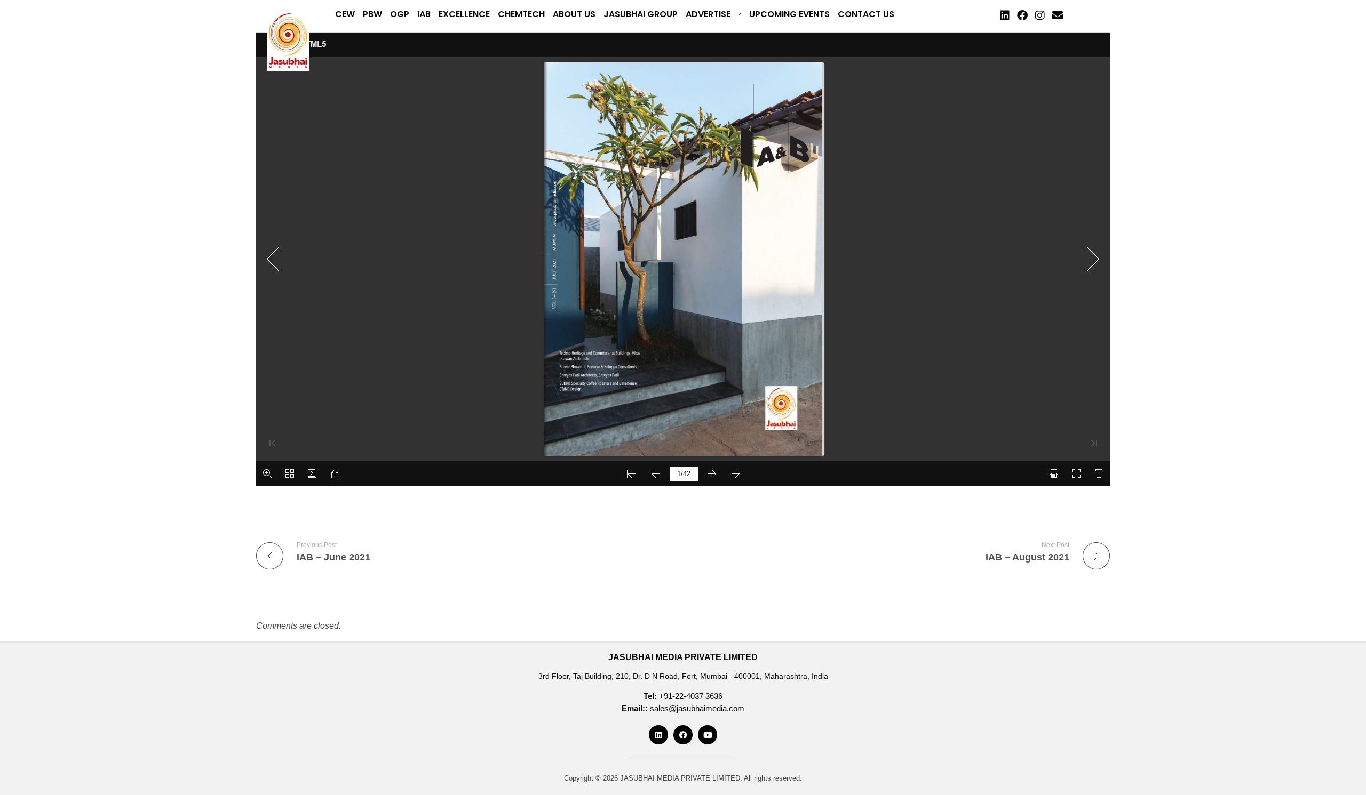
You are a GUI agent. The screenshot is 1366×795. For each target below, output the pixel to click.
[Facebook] (1022, 15)
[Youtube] (707, 734)
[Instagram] (1040, 15)
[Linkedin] (1004, 15)
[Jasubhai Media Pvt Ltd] (288, 39)
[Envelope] (1057, 15)
